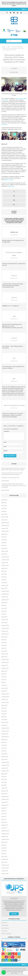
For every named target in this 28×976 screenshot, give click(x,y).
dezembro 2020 (5, 694)
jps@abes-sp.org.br (9, 179)
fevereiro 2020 (4, 722)
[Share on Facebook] (14, 191)
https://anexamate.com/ (18, 366)
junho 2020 (4, 711)
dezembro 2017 (5, 796)
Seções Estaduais (5, 928)
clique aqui (10, 186)
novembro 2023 (5, 594)
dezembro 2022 (5, 625)
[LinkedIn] (21, 12)
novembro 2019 (5, 731)
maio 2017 (3, 816)
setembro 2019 (5, 736)
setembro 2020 (5, 702)
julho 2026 (3, 502)
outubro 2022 (4, 631)
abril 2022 (3, 648)
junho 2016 (4, 848)
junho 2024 (4, 574)
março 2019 (4, 753)
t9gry (14, 378)
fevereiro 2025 (4, 551)
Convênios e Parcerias (6, 933)
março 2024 (4, 582)
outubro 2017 (4, 802)
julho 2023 (3, 605)
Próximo (14, 213)
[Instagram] (14, 12)
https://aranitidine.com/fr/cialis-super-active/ (12, 327)
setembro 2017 (5, 805)
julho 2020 (3, 708)
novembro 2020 (5, 696)
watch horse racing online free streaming (14, 405)
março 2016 (4, 856)
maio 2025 (3, 542)
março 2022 (4, 651)
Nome (5, 442)
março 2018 (4, 788)
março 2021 (4, 685)
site (12, 305)
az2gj (14, 316)
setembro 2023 (5, 599)
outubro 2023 (4, 597)
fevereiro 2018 (4, 791)
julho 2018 (3, 776)
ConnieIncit (14, 275)
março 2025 (4, 548)
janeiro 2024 (4, 588)
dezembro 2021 (5, 659)
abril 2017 (3, 819)
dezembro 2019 (5, 728)
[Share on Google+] (14, 204)
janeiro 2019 (4, 759)
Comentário (6, 431)
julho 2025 (3, 537)
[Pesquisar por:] (14, 41)
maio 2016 (3, 850)
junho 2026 (4, 505)
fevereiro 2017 (4, 825)
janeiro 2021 (4, 691)
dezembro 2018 (5, 762)
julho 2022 (3, 639)
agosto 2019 (4, 739)
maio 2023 (3, 611)
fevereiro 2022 (4, 654)
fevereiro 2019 (4, 756)
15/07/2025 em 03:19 (14, 340)
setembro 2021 (5, 668)
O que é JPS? (14, 898)
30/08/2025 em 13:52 (14, 278)
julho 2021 (3, 674)
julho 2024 (3, 571)
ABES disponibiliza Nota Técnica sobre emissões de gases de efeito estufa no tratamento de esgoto (13, 468)
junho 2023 (4, 608)
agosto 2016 (4, 842)
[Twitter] (10, 12)
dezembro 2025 (5, 522)
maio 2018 (3, 782)
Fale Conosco (4, 922)
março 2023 (4, 617)
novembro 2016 (5, 833)
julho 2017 (3, 811)
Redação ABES (14, 72)
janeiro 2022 (4, 656)
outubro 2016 (4, 836)
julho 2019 (3, 742)
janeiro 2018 (4, 793)
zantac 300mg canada (15, 346)
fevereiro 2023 (4, 619)
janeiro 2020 (4, 725)
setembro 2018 (5, 771)
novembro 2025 (5, 525)
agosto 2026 (4, 500)
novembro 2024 (5, 559)
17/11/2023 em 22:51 (14, 408)
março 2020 (4, 719)
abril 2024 (3, 579)
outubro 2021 (4, 665)
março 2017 (4, 822)
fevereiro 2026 (4, 517)
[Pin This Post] (14, 200)
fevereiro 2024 (4, 585)
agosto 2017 (4, 808)
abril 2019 (3, 751)
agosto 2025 (4, 534)
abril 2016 (3, 853)
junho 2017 (4, 813)
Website (5, 450)
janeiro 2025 (4, 554)
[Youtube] (17, 12)
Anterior (14, 211)
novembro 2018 (5, 765)
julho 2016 (3, 845)
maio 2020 (3, 714)
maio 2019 (3, 748)
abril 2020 (3, 716)
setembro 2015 (5, 873)
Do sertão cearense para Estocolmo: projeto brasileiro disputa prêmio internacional (11, 473)
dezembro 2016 (5, 830)
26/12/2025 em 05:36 (14, 234)
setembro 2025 (5, 531)
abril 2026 (3, 511)
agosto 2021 (4, 671)
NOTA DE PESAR (5, 480)
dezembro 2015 (5, 865)
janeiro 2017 (4, 828)
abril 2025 (3, 545)
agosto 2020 (4, 705)
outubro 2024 (4, 562)
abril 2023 (3, 614)
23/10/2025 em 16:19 (14, 258)
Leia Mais (14, 913)
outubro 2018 (4, 768)
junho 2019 (4, 745)
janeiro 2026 (4, 520)
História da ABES (4, 925)
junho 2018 (4, 779)
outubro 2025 (4, 528)
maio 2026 (3, 508)
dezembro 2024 (5, 557)
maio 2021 (3, 679)
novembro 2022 (5, 628)
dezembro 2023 (5, 591)
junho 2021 (4, 676)
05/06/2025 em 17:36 (14, 381)
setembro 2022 (5, 634)
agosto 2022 (4, 637)
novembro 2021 (5, 662)
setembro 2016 (5, 839)
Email (5, 446)
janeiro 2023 (4, 622)
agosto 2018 (4, 773)
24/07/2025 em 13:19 (14, 318)
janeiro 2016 (4, 862)
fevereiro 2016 (4, 859)
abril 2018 (3, 785)
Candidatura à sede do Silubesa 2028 (10, 477)
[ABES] (14, 20)
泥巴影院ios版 (14, 232)
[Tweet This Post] (14, 196)
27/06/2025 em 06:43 (14, 361)
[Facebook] (7, 12)
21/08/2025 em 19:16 (14, 300)
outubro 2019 (4, 733)
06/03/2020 (14, 68)
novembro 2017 (5, 799)
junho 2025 (4, 539)
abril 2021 (3, 682)
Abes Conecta (4, 930)
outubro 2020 (4, 699)
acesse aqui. (4, 124)
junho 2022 (4, 642)
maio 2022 (3, 645)
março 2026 (4, 514)
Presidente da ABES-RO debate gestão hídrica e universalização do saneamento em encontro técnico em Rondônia (13, 485)
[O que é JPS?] (14, 895)
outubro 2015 (4, 870)
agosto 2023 (4, 602)
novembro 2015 (5, 868)
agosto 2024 (4, 568)
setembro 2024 (5, 565)
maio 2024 (3, 577)
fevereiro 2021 (4, 688)
